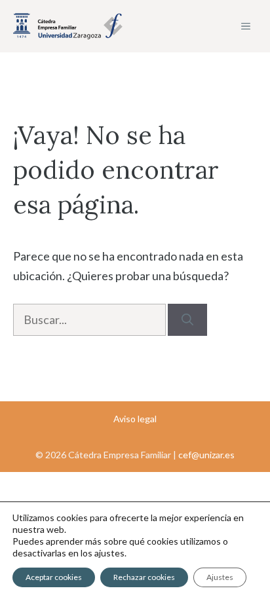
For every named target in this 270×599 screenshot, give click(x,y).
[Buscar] (187, 320)
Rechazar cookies (144, 577)
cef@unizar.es (206, 454)
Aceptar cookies (54, 577)
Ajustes (219, 577)
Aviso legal (135, 418)
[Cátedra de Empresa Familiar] (68, 26)
